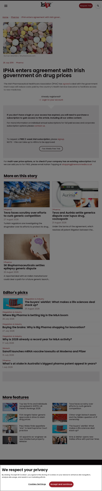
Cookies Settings (37, 484)
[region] (51, 478)
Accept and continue (61, 484)
